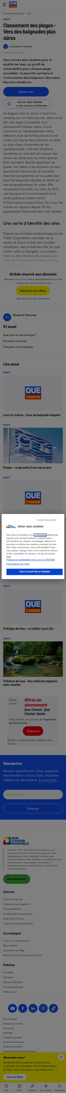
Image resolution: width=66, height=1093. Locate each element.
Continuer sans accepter (46, 520)
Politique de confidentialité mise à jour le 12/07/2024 (30, 560)
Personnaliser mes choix (17, 564)
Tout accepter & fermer (34, 572)
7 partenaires (40, 535)
